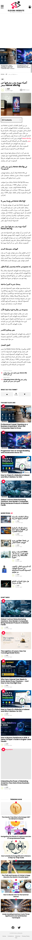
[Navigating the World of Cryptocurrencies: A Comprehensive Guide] (16, 827)
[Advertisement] (16, 31)
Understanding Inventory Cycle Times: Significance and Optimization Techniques (16, 916)
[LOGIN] (29, 7)
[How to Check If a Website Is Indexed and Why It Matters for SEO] (16, 464)
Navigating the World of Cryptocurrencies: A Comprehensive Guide (16, 837)
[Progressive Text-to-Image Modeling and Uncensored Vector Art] (16, 440)
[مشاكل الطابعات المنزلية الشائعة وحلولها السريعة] (6, 519)
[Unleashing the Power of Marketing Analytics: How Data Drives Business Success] (16, 764)
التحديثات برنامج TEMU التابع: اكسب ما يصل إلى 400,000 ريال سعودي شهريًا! (20, 554)
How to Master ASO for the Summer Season (16, 895)
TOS (16, 938)
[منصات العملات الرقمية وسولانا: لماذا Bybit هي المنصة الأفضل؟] (6, 530)
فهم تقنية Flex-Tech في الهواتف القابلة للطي (20, 541)
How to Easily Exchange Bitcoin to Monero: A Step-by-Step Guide (16, 857)
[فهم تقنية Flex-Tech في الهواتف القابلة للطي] (6, 543)
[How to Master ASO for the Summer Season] (16, 886)
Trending (3, 406)
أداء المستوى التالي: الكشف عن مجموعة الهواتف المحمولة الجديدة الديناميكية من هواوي (21, 569)
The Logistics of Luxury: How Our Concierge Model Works (13, 652)
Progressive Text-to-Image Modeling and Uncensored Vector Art (23, 66)
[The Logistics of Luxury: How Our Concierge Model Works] (16, 640)
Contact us (11, 936)
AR (12, 513)
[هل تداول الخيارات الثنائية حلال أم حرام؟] (6, 584)
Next (31, 60)
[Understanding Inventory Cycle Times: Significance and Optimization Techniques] (16, 905)
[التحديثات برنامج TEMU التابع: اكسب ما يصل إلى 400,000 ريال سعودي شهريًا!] (6, 554)
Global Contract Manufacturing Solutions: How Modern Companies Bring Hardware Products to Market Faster (15, 502)
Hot (3, 457)
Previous (1, 60)
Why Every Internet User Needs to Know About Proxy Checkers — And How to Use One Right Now (14, 681)
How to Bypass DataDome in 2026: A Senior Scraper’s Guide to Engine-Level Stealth (16, 739)
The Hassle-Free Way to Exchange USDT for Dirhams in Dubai (16, 818)
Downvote (25, 394)
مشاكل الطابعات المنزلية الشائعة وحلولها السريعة (20, 517)
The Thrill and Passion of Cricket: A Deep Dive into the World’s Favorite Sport (16, 876)
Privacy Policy (25, 936)
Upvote (7, 394)
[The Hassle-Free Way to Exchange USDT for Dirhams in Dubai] (16, 808)
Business (4, 421)
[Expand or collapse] (20, 120)
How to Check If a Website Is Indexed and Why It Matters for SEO (15, 476)
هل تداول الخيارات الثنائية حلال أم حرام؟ (20, 582)
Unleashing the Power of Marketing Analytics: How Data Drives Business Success (15, 783)
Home (4, 936)
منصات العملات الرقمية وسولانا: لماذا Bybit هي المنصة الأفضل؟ (20, 530)
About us (17, 936)
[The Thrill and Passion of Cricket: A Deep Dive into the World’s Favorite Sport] (16, 866)
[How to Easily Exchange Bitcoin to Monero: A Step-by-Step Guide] (16, 847)
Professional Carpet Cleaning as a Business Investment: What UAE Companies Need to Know (7, 67)
